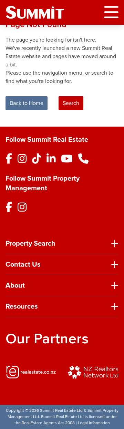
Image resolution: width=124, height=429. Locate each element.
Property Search (30, 243)
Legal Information (94, 423)
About (15, 285)
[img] (31, 372)
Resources (22, 306)
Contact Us (23, 264)
